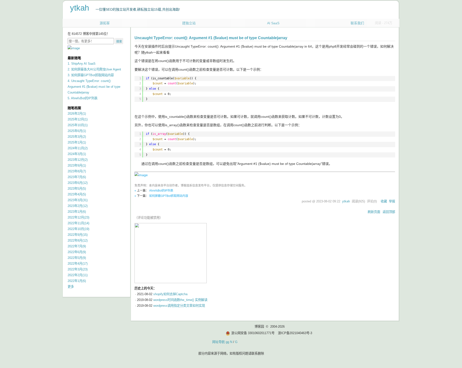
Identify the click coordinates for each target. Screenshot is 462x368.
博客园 (259, 326)
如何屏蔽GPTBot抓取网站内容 (168, 196)
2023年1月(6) (77, 211)
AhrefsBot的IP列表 (161, 190)
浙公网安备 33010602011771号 (253, 333)
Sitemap (244, 342)
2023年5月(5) (77, 188)
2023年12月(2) (78, 160)
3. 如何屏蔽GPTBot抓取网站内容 (91, 75)
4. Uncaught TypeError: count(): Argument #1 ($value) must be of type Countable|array (94, 86)
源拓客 (105, 23)
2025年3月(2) (77, 136)
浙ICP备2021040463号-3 (295, 333)
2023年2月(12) (78, 206)
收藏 (384, 201)
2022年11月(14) (78, 223)
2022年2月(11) (78, 275)
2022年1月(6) (77, 281)
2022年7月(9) (77, 246)
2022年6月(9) (77, 252)
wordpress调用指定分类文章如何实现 (179, 305)
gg (227, 342)
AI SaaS (273, 23)
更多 (71, 286)
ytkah (79, 7)
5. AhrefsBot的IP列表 (82, 98)
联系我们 (357, 23)
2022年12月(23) (78, 217)
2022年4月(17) (78, 263)
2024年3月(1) (77, 154)
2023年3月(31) (78, 200)
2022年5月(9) (77, 258)
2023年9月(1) (77, 165)
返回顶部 (389, 212)
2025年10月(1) (78, 125)
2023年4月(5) (77, 194)
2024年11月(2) (78, 148)
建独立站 (189, 23)
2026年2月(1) (77, 113)
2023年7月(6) (77, 177)
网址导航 (218, 342)
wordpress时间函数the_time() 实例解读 (180, 300)
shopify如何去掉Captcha (170, 294)
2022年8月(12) (78, 240)
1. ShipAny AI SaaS (82, 63)
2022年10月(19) (78, 229)
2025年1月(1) (77, 142)
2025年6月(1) (77, 131)
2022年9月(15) (78, 235)
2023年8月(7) (77, 171)
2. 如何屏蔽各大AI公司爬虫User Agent (94, 69)
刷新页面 (374, 212)
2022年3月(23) (78, 269)
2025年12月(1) (78, 119)
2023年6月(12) (78, 183)
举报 (392, 201)
